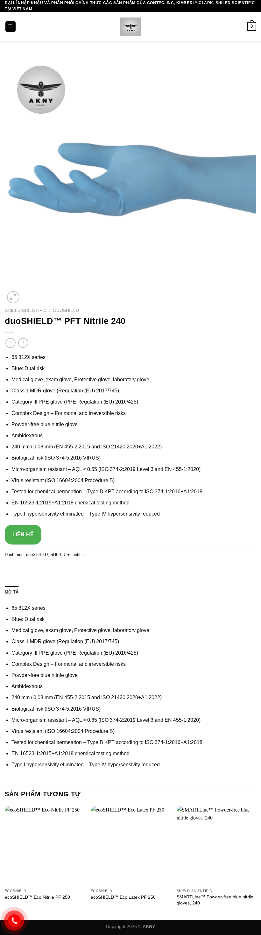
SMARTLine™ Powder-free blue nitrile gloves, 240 (215, 899)
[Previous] (5, 862)
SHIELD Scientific (26, 310)
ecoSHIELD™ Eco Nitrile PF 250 (37, 897)
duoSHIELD (66, 310)
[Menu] (10, 26)
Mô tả (11, 592)
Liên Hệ (23, 534)
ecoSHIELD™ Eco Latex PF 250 (123, 897)
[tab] (11, 592)
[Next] (256, 862)
